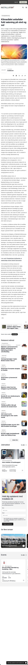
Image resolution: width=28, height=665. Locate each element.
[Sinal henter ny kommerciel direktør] (14, 377)
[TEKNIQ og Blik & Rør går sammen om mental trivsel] (14, 404)
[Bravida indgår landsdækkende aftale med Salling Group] (14, 433)
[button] (26, 322)
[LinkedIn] (16, 75)
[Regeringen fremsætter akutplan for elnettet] (14, 368)
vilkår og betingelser (10, 519)
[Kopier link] (25, 75)
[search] (23, 7)
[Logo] (7, 7)
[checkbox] (2, 519)
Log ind (16, 2)
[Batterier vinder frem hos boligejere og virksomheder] (14, 386)
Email (3, 512)
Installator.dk (10, 70)
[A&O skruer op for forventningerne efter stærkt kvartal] (14, 414)
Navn (3, 507)
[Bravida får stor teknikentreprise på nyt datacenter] (14, 395)
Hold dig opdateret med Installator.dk (16, 662)
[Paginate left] (2, 460)
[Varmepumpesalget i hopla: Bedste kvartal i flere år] (14, 358)
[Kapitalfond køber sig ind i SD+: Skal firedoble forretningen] (14, 424)
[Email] (22, 75)
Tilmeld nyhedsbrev (7, 524)
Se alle (23, 445)
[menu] (26, 7)
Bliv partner (23, 2)
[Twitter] (19, 75)
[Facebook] (13, 75)
